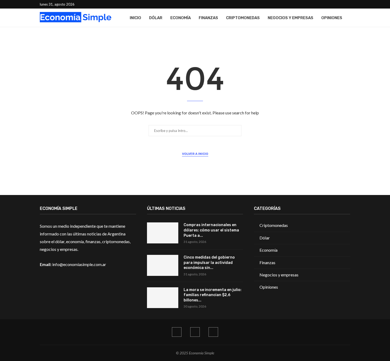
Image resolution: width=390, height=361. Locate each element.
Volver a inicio (195, 154)
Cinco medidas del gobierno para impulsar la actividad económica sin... (209, 262)
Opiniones (331, 17)
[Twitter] (342, 4)
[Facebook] (336, 4)
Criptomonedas (243, 17)
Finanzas (208, 17)
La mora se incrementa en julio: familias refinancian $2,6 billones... (212, 295)
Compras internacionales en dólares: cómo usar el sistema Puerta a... (211, 230)
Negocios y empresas (290, 17)
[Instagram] (349, 4)
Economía (180, 17)
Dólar (155, 17)
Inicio (135, 17)
